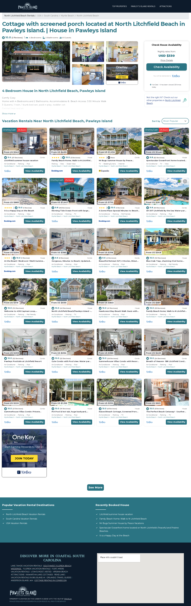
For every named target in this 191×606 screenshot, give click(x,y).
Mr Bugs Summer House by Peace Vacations (121, 523)
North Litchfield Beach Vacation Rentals (25, 514)
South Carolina (51, 15)
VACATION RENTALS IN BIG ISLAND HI (28, 577)
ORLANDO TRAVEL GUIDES (59, 577)
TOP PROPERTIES (119, 6)
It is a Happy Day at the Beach (19, 211)
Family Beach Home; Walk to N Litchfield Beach (123, 519)
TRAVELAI (68, 599)
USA (39, 15)
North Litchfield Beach (88, 15)
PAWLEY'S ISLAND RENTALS (143, 6)
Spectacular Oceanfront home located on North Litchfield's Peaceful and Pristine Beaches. (139, 529)
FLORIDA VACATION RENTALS (36, 568)
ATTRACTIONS (166, 6)
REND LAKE (59, 574)
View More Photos (14, 78)
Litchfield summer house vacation (21, 160)
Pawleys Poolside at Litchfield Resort (23, 361)
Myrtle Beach (67, 15)
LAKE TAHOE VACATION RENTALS (26, 565)
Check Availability (167, 67)
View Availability (34, 171)
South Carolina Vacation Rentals (21, 519)
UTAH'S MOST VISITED (41, 571)
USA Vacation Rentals (16, 523)
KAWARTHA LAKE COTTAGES (39, 574)
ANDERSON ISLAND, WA (22, 580)
